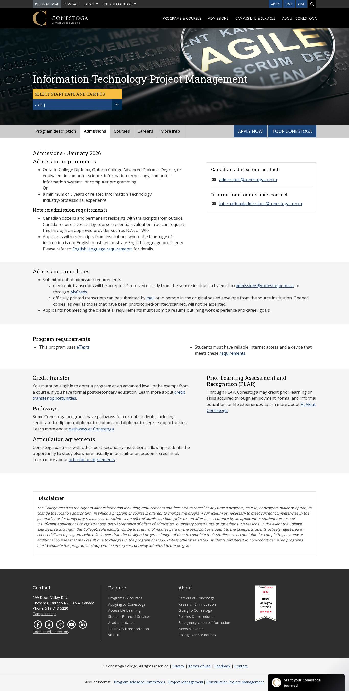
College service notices (197, 634)
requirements (232, 353)
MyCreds (78, 292)
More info (170, 131)
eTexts (83, 347)
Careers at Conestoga (196, 598)
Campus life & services (255, 18)
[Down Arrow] (117, 104)
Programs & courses (182, 18)
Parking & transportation (128, 628)
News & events (191, 628)
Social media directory (51, 631)
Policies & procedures (196, 616)
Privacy (178, 666)
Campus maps (44, 613)
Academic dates (121, 622)
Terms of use (199, 666)
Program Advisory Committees (139, 681)
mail (150, 298)
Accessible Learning (124, 610)
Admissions (218, 18)
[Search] (312, 4)
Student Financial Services (129, 616)
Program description (55, 131)
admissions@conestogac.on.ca (248, 179)
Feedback (222, 666)
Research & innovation (197, 604)
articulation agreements (92, 459)
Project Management (185, 681)
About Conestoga (299, 18)
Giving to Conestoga (195, 610)
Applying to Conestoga (127, 604)
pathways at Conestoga (91, 429)
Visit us (114, 634)
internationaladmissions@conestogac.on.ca (260, 203)
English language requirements (102, 249)
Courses (122, 131)
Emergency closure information (204, 622)
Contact (241, 666)
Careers (145, 131)
